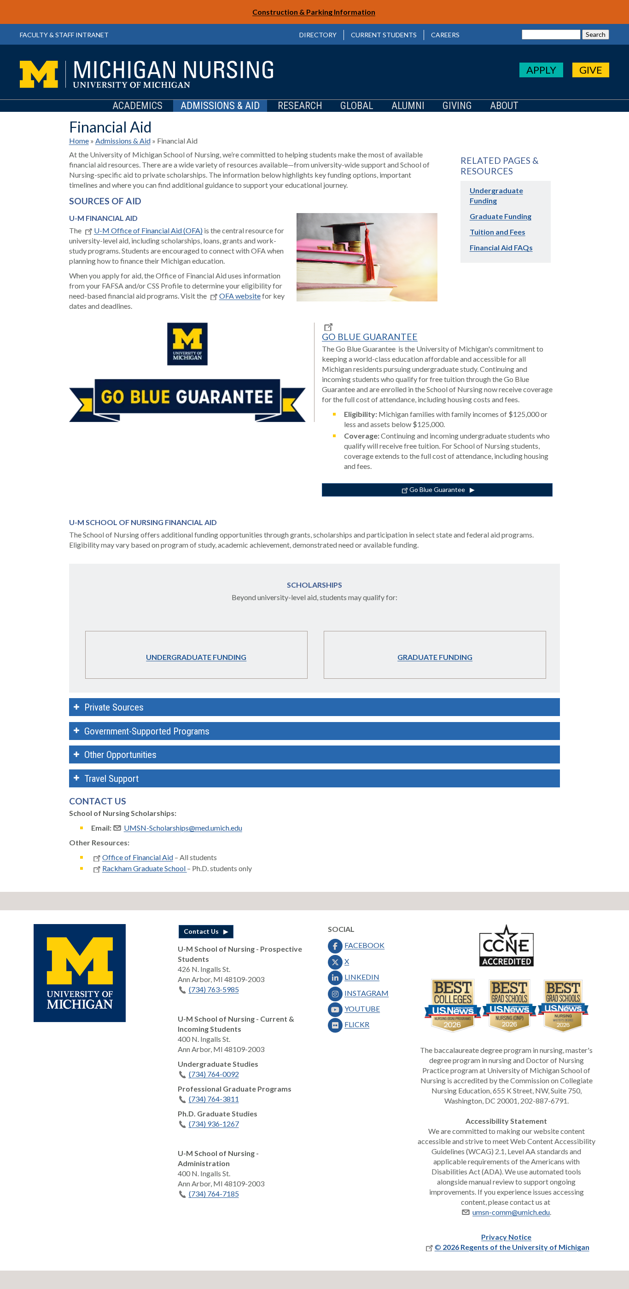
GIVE (590, 70)
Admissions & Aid (220, 106)
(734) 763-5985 (214, 989)
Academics (137, 106)
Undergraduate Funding (196, 657)
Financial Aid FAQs (501, 247)
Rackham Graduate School (144, 868)
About (504, 106)
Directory (318, 35)
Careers (445, 35)
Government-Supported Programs (147, 731)
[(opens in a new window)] (80, 1019)
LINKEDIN (361, 976)
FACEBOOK (364, 945)
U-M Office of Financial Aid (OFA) (148, 230)
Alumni (408, 106)
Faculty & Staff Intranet (64, 35)
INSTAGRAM (366, 992)
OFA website (240, 295)
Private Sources (114, 707)
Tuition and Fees (497, 231)
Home (79, 140)
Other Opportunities (120, 754)
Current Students (384, 35)
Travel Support (111, 778)
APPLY (541, 70)
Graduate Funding (500, 216)
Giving (457, 106)
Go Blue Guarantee (437, 489)
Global (356, 106)
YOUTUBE (362, 1008)
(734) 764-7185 (214, 1193)
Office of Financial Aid (137, 857)
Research (300, 106)
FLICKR (356, 1024)
